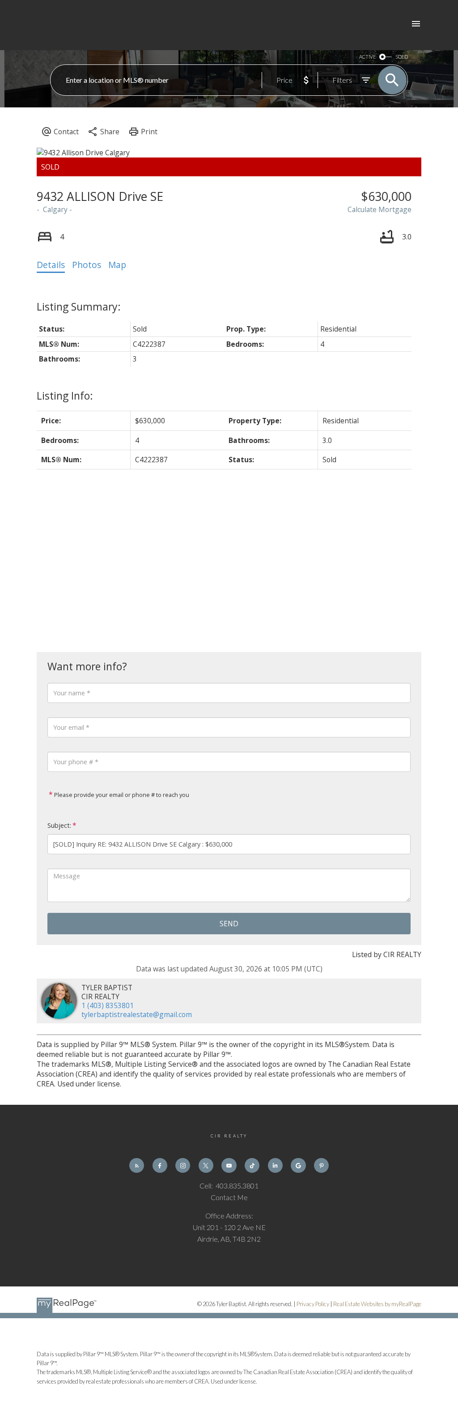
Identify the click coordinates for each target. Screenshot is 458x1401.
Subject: (59, 825)
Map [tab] (117, 265)
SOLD (401, 57)
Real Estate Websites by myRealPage (377, 1303)
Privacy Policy (313, 1303)
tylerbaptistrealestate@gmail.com (136, 1014)
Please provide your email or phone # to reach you (121, 795)
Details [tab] (51, 265)
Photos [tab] (86, 265)
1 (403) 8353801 (107, 1005)
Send (229, 923)
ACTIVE (367, 57)
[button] (136, 1165)
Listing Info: (65, 395)
